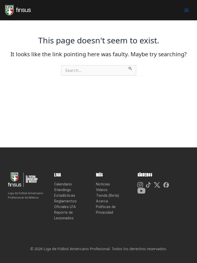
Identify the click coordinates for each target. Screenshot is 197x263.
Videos (101, 189)
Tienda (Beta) (107, 195)
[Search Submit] (130, 67)
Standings (62, 189)
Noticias (103, 184)
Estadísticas (64, 195)
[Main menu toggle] (186, 10)
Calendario (63, 184)
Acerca (102, 201)
